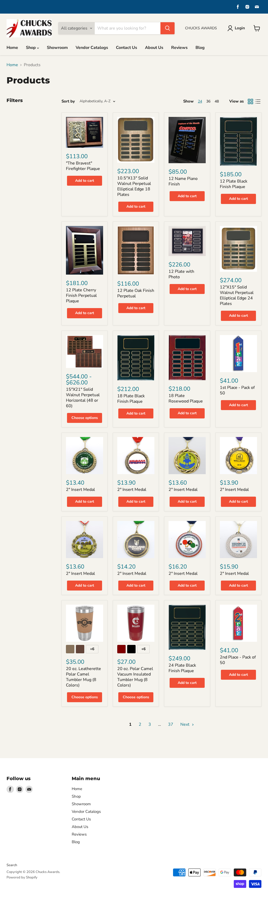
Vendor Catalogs (92, 47)
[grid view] (250, 101)
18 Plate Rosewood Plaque (186, 398)
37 (170, 724)
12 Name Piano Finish (183, 181)
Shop (31, 47)
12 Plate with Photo (181, 274)
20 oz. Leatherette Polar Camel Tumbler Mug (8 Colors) (83, 677)
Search (12, 865)
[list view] (257, 101)
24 (200, 101)
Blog (200, 47)
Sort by (68, 101)
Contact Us (126, 47)
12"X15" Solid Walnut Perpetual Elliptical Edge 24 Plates (237, 295)
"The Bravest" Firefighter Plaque (83, 166)
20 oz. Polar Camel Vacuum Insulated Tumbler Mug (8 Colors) (135, 677)
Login (240, 28)
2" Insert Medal (80, 489)
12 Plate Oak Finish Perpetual (135, 293)
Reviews (179, 47)
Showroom (57, 47)
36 (208, 101)
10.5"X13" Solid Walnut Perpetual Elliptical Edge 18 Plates (134, 186)
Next (185, 724)
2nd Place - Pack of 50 (238, 660)
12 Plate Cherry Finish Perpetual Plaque (81, 295)
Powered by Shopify (22, 877)
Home (12, 47)
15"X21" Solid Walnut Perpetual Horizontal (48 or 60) (83, 398)
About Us (154, 47)
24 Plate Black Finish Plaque (182, 668)
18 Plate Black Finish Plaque (131, 398)
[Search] (167, 28)
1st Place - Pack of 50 (237, 390)
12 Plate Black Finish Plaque (233, 184)
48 (217, 101)
